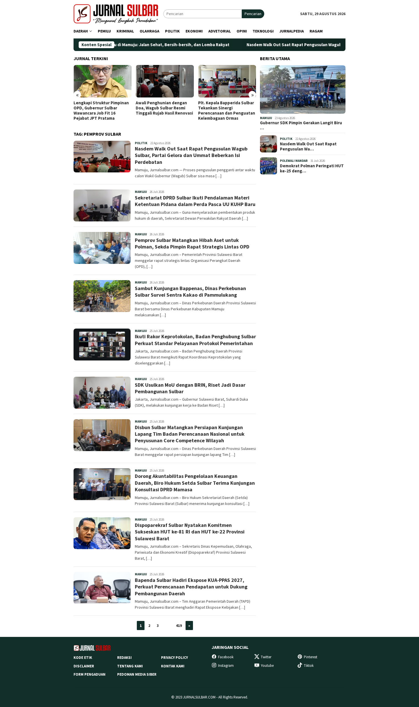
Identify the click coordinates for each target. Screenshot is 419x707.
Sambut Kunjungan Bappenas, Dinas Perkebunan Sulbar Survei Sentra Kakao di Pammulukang (190, 291)
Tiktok (309, 665)
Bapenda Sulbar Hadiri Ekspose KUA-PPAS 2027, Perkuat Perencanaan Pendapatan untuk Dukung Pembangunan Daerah (191, 587)
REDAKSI (124, 657)
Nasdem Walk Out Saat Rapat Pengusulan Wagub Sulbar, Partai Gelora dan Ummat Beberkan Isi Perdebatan (191, 155)
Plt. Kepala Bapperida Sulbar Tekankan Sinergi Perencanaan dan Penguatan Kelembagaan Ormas (226, 110)
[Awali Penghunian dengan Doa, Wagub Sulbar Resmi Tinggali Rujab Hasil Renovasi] (165, 81)
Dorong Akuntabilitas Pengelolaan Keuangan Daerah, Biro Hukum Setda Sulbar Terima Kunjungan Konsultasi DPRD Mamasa (195, 483)
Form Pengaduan (89, 674)
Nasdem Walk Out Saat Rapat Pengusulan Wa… (308, 146)
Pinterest (310, 657)
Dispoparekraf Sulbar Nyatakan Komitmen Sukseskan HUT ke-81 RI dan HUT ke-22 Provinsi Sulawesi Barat (190, 532)
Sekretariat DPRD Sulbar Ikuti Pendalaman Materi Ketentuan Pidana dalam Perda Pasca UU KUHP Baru (195, 200)
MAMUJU (141, 192)
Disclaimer (84, 666)
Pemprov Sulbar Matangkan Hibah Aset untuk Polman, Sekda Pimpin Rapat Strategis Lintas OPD (192, 243)
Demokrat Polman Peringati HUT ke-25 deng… (312, 168)
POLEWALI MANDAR (294, 161)
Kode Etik (83, 657)
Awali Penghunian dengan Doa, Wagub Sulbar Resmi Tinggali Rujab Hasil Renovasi (164, 108)
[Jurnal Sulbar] (118, 13)
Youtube (267, 665)
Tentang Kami (130, 666)
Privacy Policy (174, 657)
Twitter (266, 657)
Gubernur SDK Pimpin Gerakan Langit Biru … (301, 125)
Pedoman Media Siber (136, 674)
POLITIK (141, 143)
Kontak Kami (172, 666)
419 (179, 625)
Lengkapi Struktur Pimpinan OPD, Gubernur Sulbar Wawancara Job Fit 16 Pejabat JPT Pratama (101, 110)
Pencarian (253, 13)
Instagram (226, 665)
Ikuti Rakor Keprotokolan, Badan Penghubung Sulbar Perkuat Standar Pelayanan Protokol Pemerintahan (195, 339)
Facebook (225, 657)
